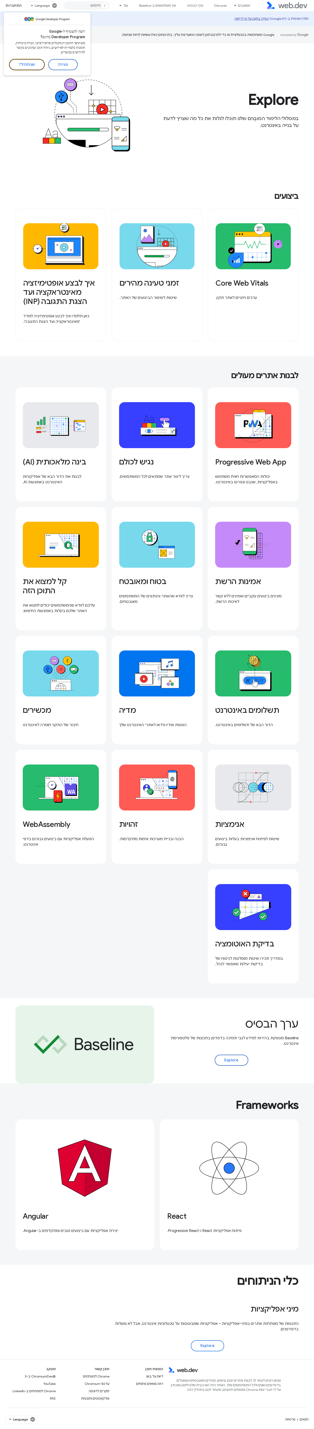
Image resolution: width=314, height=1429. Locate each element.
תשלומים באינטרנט (247, 710)
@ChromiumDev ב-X (40, 1376)
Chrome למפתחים (96, 1376)
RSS (53, 1398)
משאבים (244, 5)
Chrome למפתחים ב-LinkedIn (34, 1391)
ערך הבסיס (195, 5)
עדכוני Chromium (97, 1384)
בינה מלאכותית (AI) (54, 462)
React (176, 1216)
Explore (231, 1060)
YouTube (49, 1384)
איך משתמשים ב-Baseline (157, 5)
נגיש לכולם (136, 462)
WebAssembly (46, 824)
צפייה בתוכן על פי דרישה (252, 19)
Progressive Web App (250, 462)
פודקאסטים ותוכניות (95, 1398)
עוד (125, 5)
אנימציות (229, 824)
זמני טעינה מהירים (149, 283)
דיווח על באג (154, 1376)
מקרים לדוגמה (99, 1391)
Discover (220, 5)
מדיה (127, 710)
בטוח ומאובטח (142, 581)
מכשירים (37, 710)
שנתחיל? (27, 64)
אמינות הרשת (238, 581)
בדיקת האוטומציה (244, 943)
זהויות (128, 824)
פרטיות (290, 1419)
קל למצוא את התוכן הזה (44, 586)
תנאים (304, 1419)
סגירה (63, 64)
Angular (36, 1216)
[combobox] (87, 5)
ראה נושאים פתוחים (149, 1384)
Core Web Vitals (242, 283)
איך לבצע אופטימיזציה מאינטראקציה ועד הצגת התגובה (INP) (59, 292)
